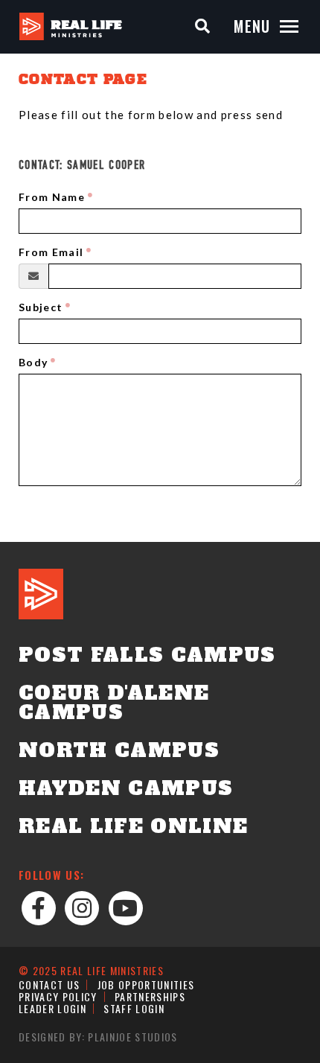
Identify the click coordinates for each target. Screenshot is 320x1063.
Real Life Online (133, 826)
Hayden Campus (126, 788)
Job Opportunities (146, 984)
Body (33, 362)
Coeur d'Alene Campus (114, 703)
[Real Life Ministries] (70, 26)
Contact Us (49, 984)
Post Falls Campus (147, 655)
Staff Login (133, 1008)
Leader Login (52, 1008)
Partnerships (150, 996)
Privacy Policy (58, 996)
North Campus (119, 750)
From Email (51, 252)
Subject (41, 307)
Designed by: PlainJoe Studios (98, 1036)
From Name (52, 197)
